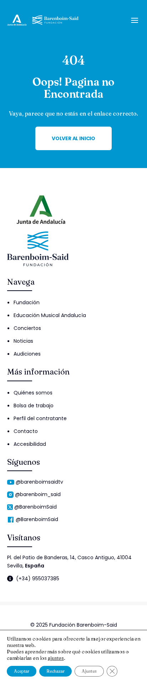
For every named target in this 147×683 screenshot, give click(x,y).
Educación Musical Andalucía (50, 315)
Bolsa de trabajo (34, 405)
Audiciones (27, 353)
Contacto (26, 431)
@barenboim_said (38, 494)
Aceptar (21, 671)
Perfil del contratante (40, 418)
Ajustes (89, 671)
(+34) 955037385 (37, 579)
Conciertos (27, 328)
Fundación (27, 302)
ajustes (56, 658)
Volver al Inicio (73, 138)
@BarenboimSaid (35, 506)
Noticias (23, 341)
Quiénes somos (33, 392)
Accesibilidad (30, 444)
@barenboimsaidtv (39, 481)
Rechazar (55, 671)
